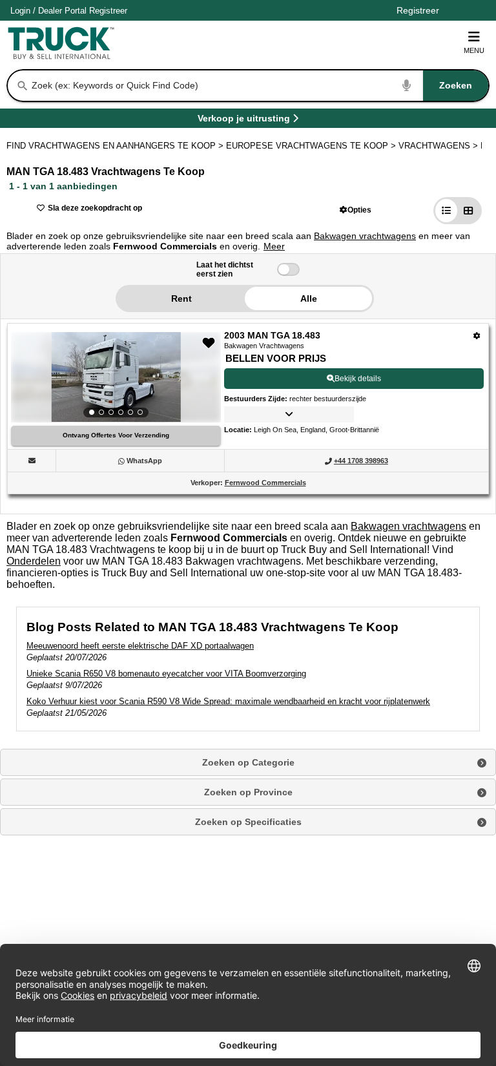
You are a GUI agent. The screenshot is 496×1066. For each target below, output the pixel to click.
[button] (355, 209)
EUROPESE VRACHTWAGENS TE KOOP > (312, 146)
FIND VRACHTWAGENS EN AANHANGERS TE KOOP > (116, 146)
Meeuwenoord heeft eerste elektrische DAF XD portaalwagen (140, 646)
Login (20, 11)
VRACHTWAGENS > (439, 146)
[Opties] (476, 335)
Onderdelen (33, 561)
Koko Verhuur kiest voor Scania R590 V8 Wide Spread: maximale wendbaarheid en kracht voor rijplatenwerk (228, 701)
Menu (474, 50)
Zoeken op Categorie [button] (248, 762)
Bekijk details (358, 378)
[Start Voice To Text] (407, 85)
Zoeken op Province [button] (248, 792)
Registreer (108, 11)
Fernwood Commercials (265, 482)
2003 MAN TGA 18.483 (272, 335)
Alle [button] (308, 298)
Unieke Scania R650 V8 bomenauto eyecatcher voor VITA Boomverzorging (166, 673)
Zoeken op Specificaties (248, 822)
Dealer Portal (62, 11)
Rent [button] (181, 298)
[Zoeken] (22, 86)
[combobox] (258, 85)
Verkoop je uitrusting (244, 120)
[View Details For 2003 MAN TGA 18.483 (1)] (116, 377)
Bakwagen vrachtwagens (365, 236)
